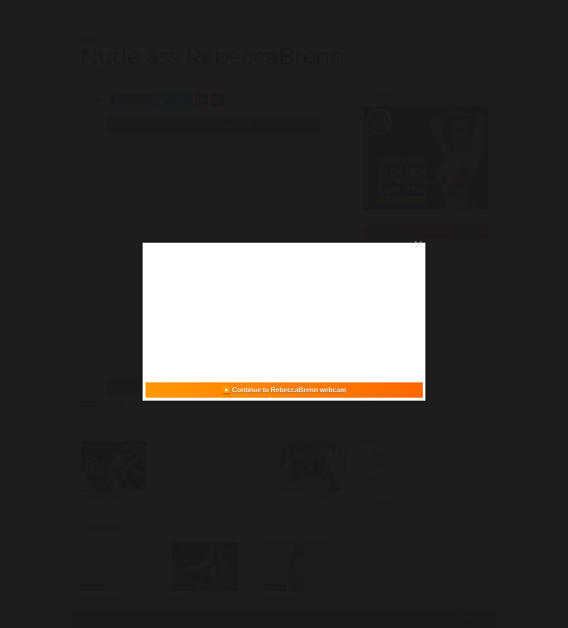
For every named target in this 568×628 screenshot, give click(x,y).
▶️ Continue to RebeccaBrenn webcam (284, 390)
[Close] (418, 244)
